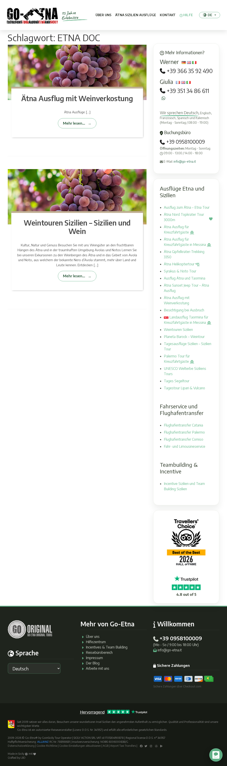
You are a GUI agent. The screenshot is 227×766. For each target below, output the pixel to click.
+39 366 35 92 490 (190, 71)
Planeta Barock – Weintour (184, 336)
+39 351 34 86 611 (188, 91)
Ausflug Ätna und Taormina (184, 278)
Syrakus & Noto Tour (180, 271)
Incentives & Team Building (106, 647)
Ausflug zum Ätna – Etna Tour (186, 207)
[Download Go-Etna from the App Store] (156, 745)
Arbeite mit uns (97, 668)
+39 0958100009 (185, 142)
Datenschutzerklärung (21, 745)
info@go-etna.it (185, 161)
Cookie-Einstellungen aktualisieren (80, 745)
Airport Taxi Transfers (123, 745)
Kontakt (168, 15)
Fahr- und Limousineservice (184, 446)
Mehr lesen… (74, 123)
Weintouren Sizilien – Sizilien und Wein (77, 226)
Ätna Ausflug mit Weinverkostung (77, 98)
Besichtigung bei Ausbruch (184, 310)
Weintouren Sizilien (178, 329)
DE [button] (210, 15)
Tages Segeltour (176, 381)
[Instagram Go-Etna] (151, 745)
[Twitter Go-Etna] (146, 745)
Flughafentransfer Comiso (183, 439)
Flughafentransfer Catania (183, 425)
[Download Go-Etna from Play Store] (161, 745)
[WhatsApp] (163, 98)
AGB (105, 745)
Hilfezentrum (96, 642)
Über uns (103, 15)
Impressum (94, 658)
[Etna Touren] (32, 15)
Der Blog (93, 663)
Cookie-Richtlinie (47, 745)
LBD (23, 757)
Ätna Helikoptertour (179, 264)
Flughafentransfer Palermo (184, 432)
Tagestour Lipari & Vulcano (184, 388)
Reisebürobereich (99, 652)
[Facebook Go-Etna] (141, 745)
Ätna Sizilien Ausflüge (135, 15)
